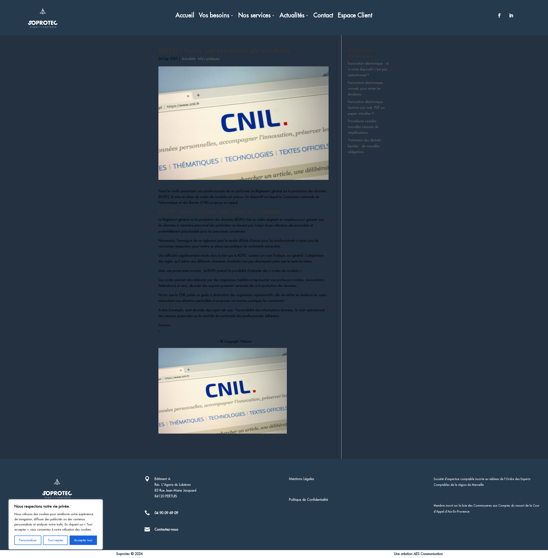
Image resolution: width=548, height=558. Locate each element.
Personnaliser (28, 540)
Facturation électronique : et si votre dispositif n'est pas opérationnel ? (368, 69)
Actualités (292, 16)
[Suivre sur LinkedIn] (511, 15)
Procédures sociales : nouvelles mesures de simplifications (363, 126)
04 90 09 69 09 (166, 513)
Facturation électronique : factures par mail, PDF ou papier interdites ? (366, 107)
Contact (323, 16)
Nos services (254, 16)
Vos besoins (214, 16)
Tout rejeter (55, 540)
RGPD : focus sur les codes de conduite (187, 341)
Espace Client (355, 16)
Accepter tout (83, 540)
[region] (56, 524)
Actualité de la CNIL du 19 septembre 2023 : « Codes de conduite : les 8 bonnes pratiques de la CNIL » (238, 331)
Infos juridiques (209, 59)
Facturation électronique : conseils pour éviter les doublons (366, 88)
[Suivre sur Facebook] (499, 15)
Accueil (185, 16)
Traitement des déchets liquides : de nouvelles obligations (364, 146)
